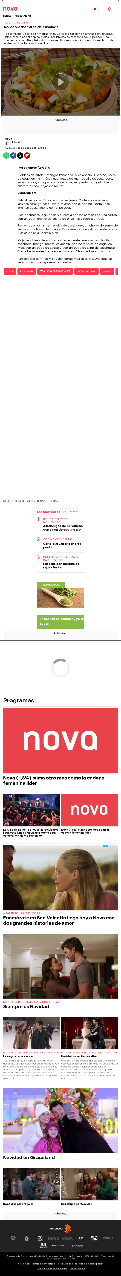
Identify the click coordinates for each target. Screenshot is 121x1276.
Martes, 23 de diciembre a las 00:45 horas (31, 1052)
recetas (107, 271)
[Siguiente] (118, 1)
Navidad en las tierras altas (79, 1056)
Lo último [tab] (70, 512)
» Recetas (53, 501)
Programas (22, 16)
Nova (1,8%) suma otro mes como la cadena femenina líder (53, 780)
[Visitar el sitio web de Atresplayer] (60, 1245)
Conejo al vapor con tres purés (62, 545)
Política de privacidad (43, 1264)
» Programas (17, 501)
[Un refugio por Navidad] (89, 1184)
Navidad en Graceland (29, 1157)
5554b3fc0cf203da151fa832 (55, 271)
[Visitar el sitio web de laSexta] (26, 1238)
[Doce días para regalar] (31, 1184)
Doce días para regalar (18, 1203)
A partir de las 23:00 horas (21, 913)
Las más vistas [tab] (48, 512)
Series (7, 16)
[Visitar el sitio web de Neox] (40, 1238)
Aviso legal (24, 1264)
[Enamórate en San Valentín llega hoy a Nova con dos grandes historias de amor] (60, 878)
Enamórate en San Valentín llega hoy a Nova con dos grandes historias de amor (59, 920)
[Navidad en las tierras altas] (89, 1033)
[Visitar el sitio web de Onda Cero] (94, 1238)
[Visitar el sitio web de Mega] (67, 1238)
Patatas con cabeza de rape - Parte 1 (61, 559)
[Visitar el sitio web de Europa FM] (107, 1238)
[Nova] (16, 9)
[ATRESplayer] (109, 9)
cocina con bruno (86, 271)
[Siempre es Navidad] (60, 966)
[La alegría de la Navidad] (31, 1033)
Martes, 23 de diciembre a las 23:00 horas (89, 1052)
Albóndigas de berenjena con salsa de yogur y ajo (63, 527)
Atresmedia (26, 271)
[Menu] (117, 9)
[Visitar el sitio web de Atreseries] (80, 1238)
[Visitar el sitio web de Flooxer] (77, 1245)
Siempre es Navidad (26, 1006)
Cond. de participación (91, 1264)
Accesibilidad (77, 1268)
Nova (6, 501)
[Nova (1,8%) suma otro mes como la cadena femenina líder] (60, 740)
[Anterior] (2, 1)
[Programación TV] (102, 9)
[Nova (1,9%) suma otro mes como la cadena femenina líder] (89, 810)
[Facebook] (7, 143)
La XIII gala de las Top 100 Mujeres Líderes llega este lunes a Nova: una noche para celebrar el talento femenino (30, 832)
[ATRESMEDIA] (60, 1229)
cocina (10, 271)
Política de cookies (67, 1264)
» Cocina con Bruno (36, 501)
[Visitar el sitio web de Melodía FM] (43, 1245)
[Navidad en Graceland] (60, 1120)
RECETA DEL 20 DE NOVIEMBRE (55, 521)
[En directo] (95, 9)
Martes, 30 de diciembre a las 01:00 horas (31, 1002)
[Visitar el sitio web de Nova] (53, 1238)
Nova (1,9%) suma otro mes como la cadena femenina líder (85, 831)
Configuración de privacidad (52, 1268)
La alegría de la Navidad (18, 1056)
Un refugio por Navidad (76, 1203)
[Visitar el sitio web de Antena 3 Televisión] (13, 1238)
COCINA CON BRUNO (57, 539)
